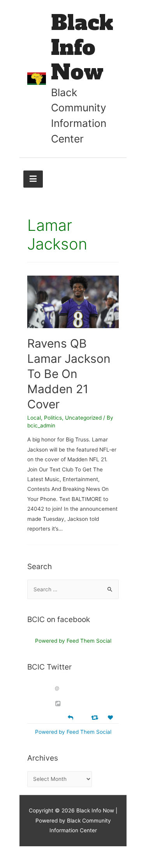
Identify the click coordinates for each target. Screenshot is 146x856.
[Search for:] (73, 589)
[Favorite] (111, 717)
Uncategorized (83, 418)
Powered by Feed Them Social (73, 641)
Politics (53, 418)
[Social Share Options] (59, 704)
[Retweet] (95, 717)
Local (34, 418)
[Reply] (70, 716)
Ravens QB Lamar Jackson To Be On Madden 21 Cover (69, 373)
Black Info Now (82, 47)
